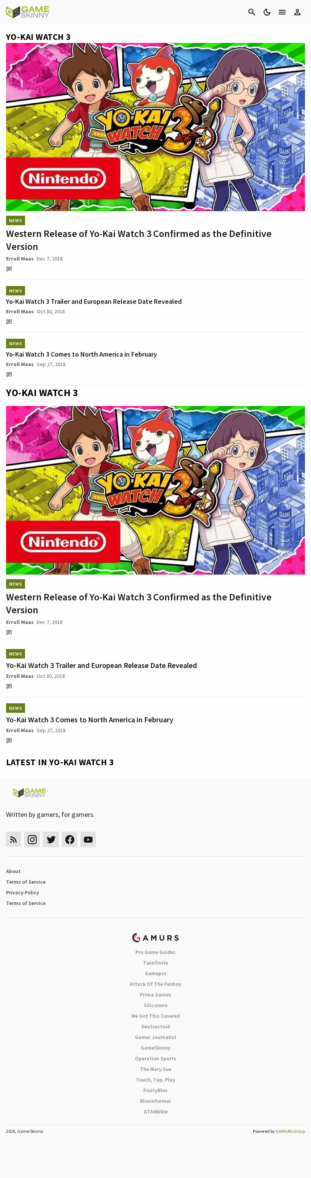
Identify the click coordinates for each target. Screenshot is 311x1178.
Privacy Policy (22, 892)
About (13, 871)
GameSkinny (155, 1047)
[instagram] (32, 839)
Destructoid (155, 1026)
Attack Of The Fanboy (155, 984)
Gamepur (155, 973)
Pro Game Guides (155, 952)
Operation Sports (155, 1058)
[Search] (251, 12)
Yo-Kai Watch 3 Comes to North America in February (81, 354)
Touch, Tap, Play (155, 1079)
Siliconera (156, 1005)
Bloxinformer (155, 1100)
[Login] (297, 12)
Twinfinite (155, 962)
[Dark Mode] (267, 12)
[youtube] (88, 839)
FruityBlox (155, 1090)
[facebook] (69, 839)
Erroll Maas (20, 258)
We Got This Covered (155, 1015)
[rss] (13, 839)
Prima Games (155, 994)
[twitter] (51, 839)
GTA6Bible (156, 1111)
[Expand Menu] (282, 12)
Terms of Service (26, 881)
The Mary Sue (155, 1069)
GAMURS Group (290, 1131)
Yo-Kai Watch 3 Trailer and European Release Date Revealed (94, 301)
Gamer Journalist (155, 1037)
